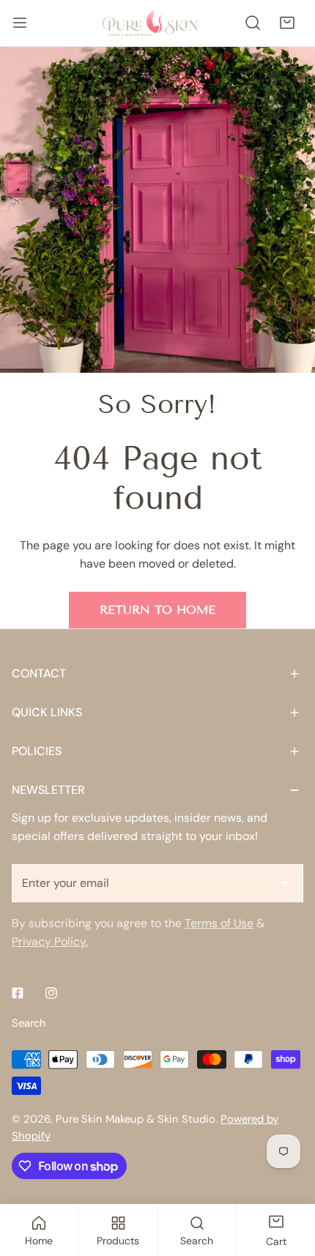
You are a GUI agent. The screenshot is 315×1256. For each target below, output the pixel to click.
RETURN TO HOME (157, 610)
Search (29, 1023)
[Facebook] (17, 993)
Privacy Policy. (50, 941)
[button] (287, 23)
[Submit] (283, 882)
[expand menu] (20, 23)
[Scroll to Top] (288, 1177)
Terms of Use (219, 923)
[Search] (253, 23)
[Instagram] (51, 993)
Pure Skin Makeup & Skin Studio (135, 1119)
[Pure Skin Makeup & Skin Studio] (157, 23)
